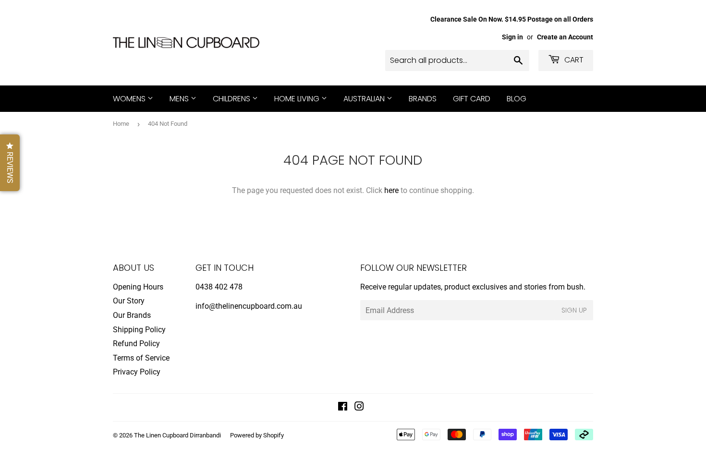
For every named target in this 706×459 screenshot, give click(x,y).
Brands (423, 98)
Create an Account (565, 37)
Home (121, 123)
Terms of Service (141, 357)
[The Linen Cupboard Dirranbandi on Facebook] (343, 407)
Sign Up (574, 310)
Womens (130, 98)
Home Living (297, 98)
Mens (180, 98)
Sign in (512, 37)
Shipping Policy (139, 329)
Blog (516, 98)
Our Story (129, 300)
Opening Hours (138, 286)
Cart (573, 59)
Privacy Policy (136, 371)
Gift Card (471, 98)
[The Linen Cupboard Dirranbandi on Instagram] (359, 407)
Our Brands (132, 315)
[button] (10, 162)
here (391, 190)
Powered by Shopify (257, 435)
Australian (365, 98)
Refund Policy (136, 343)
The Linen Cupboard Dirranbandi (177, 435)
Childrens (232, 98)
